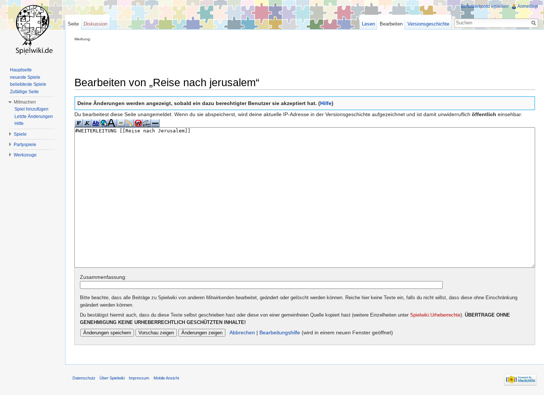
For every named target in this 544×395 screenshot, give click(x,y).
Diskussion (95, 24)
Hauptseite (21, 69)
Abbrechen (242, 332)
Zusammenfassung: (103, 277)
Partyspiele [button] (25, 144)
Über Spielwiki (112, 378)
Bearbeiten (391, 24)
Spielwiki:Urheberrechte (435, 315)
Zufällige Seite (24, 91)
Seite (73, 24)
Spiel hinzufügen (31, 109)
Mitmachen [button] (25, 102)
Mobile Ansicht (166, 378)
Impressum (139, 378)
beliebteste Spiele (28, 84)
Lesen (368, 24)
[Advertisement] (209, 57)
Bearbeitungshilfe (279, 332)
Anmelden (527, 6)
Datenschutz (84, 378)
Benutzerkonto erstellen (484, 6)
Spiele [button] (20, 134)
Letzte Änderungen (33, 116)
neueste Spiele (25, 77)
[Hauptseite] (32, 29)
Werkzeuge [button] (25, 155)
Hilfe (326, 103)
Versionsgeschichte (428, 24)
